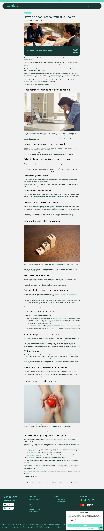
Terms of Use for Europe (35, 499)
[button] (101, 512)
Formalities (27, 13)
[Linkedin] (81, 500)
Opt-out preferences (78, 528)
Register (83, 6)
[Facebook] (85, 500)
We (29, 502)
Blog (77, 6)
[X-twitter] (89, 500)
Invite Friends (58, 6)
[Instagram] (93, 500)
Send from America (69, 6)
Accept (85, 525)
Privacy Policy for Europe (89, 528)
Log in (88, 6)
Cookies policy (32, 506)
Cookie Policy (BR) (33, 511)
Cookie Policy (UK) (33, 514)
